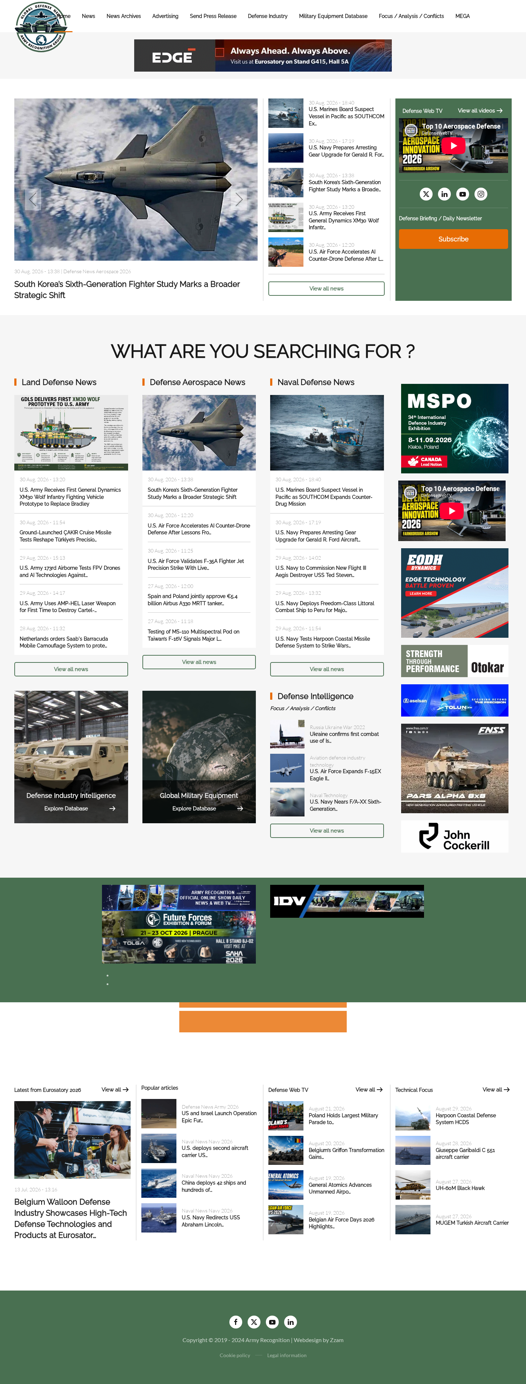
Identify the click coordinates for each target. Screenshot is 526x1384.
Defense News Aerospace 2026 (97, 271)
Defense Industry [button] (268, 16)
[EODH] (454, 592)
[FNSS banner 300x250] (454, 767)
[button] (33, 199)
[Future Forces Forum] (179, 923)
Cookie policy (235, 1355)
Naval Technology (329, 795)
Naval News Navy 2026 (207, 1141)
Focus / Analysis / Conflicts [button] (411, 16)
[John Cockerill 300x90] (454, 835)
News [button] (88, 16)
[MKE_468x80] (179, 949)
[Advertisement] (263, 1006)
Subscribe (454, 239)
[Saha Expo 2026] (179, 897)
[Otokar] (454, 660)
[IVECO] (347, 900)
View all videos (476, 110)
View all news (327, 288)
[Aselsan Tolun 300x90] (454, 699)
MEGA (463, 16)
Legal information (287, 1355)
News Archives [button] (124, 16)
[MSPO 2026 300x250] (454, 427)
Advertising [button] (165, 16)
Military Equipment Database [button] (333, 16)
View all (111, 1089)
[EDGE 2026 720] (263, 54)
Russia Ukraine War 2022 (337, 727)
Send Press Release (213, 16)
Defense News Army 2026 (210, 1107)
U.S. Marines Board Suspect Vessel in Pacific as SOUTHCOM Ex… (346, 116)
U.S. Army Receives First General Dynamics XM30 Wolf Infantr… (344, 220)
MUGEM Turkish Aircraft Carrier (472, 1223)
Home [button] (63, 16)
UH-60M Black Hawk (460, 1188)
